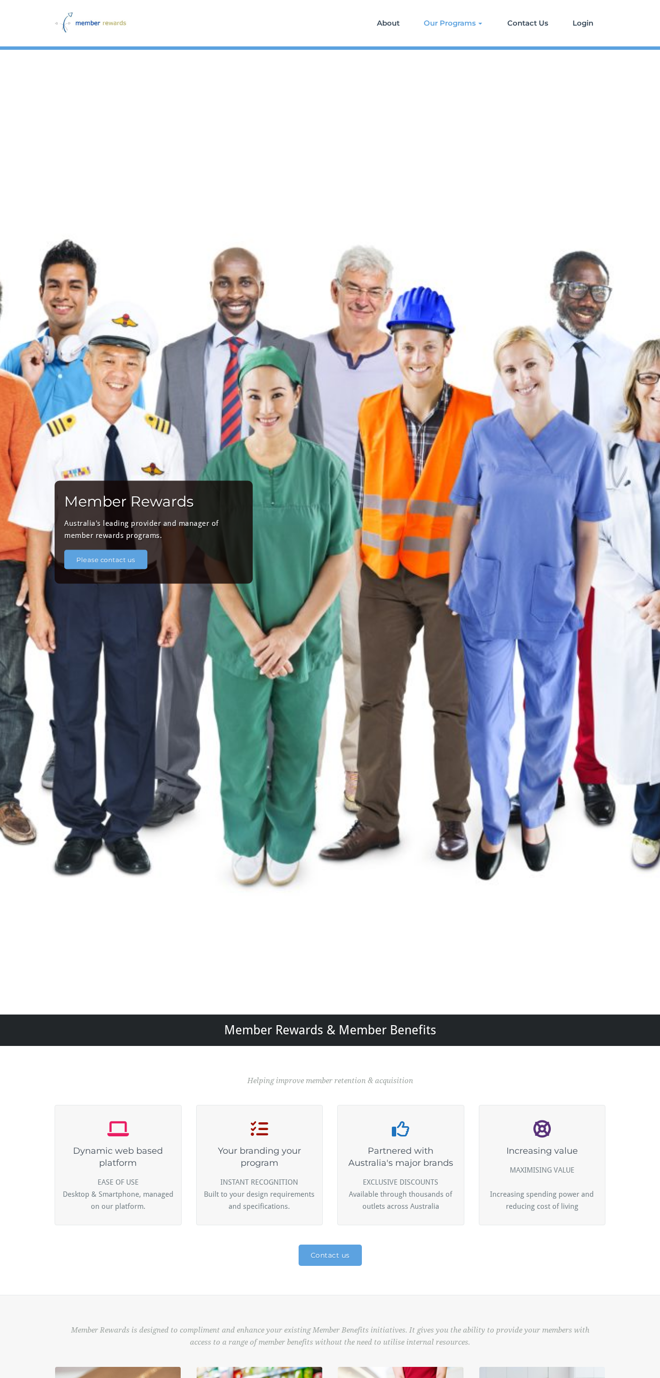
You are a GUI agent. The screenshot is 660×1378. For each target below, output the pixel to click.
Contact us (330, 1255)
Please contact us (105, 559)
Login (583, 23)
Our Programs (450, 23)
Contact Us (527, 23)
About (388, 23)
